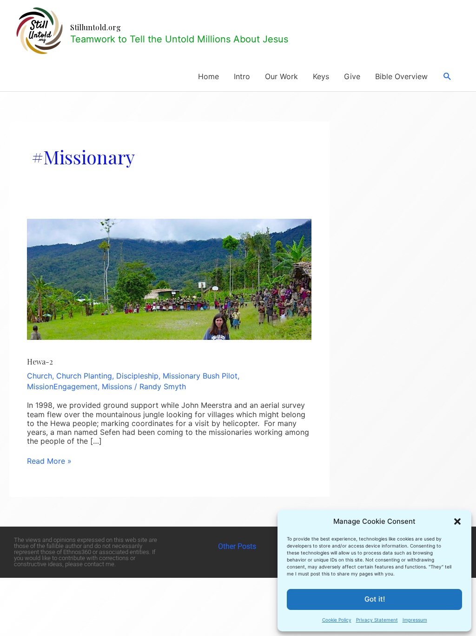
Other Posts (238, 546)
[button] (457, 521)
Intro (242, 76)
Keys (321, 76)
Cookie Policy (336, 619)
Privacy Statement (377, 619)
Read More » (49, 461)
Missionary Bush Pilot (200, 375)
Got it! (374, 599)
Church (39, 375)
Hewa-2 (40, 361)
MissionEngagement (62, 386)
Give (352, 76)
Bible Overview (401, 76)
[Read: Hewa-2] (169, 278)
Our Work (281, 76)
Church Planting (84, 375)
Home (208, 76)
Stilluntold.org (95, 27)
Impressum (415, 619)
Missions (117, 386)
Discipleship (137, 375)
